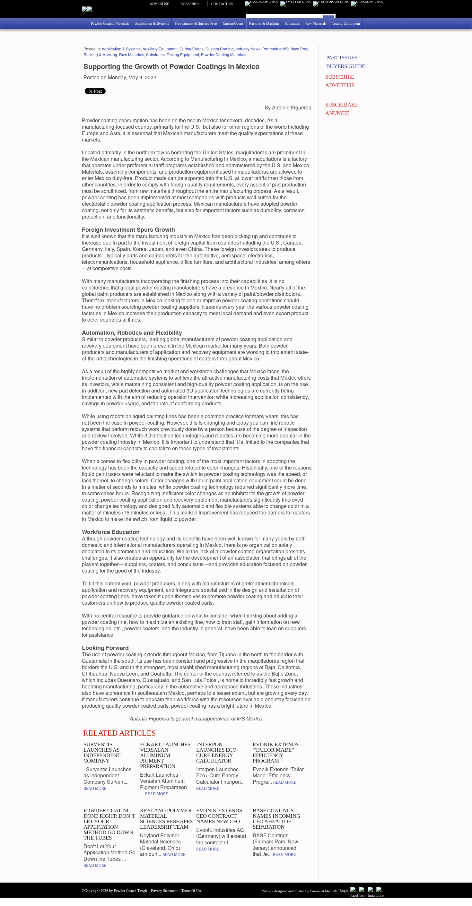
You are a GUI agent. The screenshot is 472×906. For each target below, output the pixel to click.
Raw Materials (131, 54)
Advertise (159, 4)
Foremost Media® (323, 891)
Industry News (248, 48)
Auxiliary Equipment (160, 48)
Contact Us (222, 4)
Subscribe (190, 4)
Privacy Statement (164, 891)
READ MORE (94, 788)
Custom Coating (219, 48)
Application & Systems (121, 48)
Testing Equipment (183, 54)
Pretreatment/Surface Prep (285, 48)
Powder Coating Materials (223, 54)
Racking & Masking (100, 54)
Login (344, 891)
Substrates (155, 54)
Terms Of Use (191, 891)
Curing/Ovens (191, 48)
